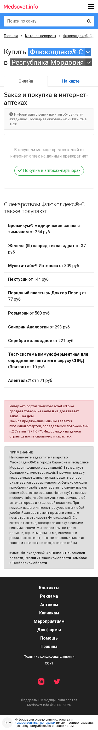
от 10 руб (48, 360)
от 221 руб (40, 340)
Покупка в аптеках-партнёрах (51, 170)
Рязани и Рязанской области (48, 558)
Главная (11, 36)
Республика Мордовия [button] (47, 62)
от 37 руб (47, 249)
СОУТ (49, 663)
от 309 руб (43, 265)
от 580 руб (29, 313)
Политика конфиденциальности (49, 656)
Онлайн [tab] (26, 81)
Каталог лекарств (40, 36)
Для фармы (49, 629)
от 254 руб (44, 228)
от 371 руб (30, 380)
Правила (49, 646)
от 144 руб (28, 279)
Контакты (49, 587)
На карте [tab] (70, 81)
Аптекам (49, 604)
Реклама (49, 596)
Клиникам (49, 612)
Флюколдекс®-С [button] (56, 52)
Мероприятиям (49, 621)
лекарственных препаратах (35, 722)
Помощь (49, 638)
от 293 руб (39, 327)
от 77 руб (47, 296)
